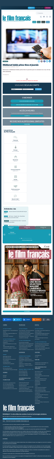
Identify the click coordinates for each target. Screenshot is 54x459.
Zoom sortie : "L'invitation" (8, 336)
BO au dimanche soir (7, 357)
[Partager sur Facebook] (44, 61)
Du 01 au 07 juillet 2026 (23, 375)
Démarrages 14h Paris (7, 356)
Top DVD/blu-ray (38, 355)
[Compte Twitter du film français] (47, 16)
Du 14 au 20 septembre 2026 (8, 385)
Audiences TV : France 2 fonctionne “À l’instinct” (26, 361)
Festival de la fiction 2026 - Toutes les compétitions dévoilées (15, 221)
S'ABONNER (48, 7)
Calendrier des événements (24, 388)
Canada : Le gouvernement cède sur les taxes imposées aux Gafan (42, 349)
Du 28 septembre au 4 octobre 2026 (10, 388)
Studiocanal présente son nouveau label (15, 225)
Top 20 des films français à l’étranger (10, 369)
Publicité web (37, 383)
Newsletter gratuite (23, 385)
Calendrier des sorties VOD (40, 364)
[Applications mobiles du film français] (50, 16)
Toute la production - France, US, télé (26, 386)
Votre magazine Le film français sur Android (41, 398)
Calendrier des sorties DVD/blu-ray (41, 362)
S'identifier (31, 7)
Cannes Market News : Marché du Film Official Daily (42, 402)
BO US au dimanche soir (7, 368)
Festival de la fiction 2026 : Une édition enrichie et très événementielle (26, 334)
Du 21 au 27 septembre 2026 (8, 387)
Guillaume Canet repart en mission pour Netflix (41, 338)
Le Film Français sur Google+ (40, 390)
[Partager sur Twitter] (47, 61)
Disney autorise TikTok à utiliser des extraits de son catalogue (42, 346)
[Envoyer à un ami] (39, 61)
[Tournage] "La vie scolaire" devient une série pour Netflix (42, 331)
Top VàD (36, 356)
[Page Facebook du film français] (44, 16)
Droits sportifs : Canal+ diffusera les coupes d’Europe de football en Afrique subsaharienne (26, 347)
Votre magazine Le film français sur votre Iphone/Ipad (41, 395)
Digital (43, 22)
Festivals (5, 375)
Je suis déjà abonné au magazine (27, 101)
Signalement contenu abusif (40, 380)
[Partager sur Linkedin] (50, 61)
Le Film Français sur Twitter (40, 388)
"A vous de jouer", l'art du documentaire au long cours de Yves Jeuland (26, 331)
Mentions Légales (38, 374)
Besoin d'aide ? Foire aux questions (25, 391)
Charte (36, 385)
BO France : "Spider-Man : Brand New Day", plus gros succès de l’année (14, 217)
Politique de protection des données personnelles (42, 376)
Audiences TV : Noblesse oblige (25, 363)
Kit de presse (37, 381)
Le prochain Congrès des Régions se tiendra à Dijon (10, 334)
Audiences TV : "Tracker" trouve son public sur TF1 (25, 366)
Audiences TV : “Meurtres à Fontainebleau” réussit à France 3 (25, 358)
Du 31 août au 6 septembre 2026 (9, 382)
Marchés (4, 376)
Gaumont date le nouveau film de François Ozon (15, 212)
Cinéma (34, 22)
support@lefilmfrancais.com (18, 435)
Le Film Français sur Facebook (40, 387)
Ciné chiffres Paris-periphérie (8, 363)
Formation (48, 22)
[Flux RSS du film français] (41, 16)
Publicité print (37, 384)
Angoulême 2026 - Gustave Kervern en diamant (10, 331)
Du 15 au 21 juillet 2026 (23, 372)
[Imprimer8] (41, 61)
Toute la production (27, 240)
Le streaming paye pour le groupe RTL (42, 343)
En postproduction (12, 233)
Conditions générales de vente (41, 378)
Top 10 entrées (6, 360)
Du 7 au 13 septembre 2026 (8, 384)
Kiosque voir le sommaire (24, 384)
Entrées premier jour (7, 362)
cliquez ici (27, 115)
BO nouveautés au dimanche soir (9, 359)
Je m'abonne (27, 311)
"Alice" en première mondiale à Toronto (26, 349)
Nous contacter (38, 372)
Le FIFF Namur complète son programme (8, 341)
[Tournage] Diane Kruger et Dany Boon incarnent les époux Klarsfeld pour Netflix (42, 335)
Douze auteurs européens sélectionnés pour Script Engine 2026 (26, 343)
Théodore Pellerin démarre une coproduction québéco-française (9, 347)
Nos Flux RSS (37, 400)
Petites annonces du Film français (25, 389)
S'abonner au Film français (24, 382)
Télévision (39, 22)
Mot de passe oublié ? (40, 7)
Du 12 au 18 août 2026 (23, 371)
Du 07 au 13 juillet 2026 (23, 374)
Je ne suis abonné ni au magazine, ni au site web (27, 104)
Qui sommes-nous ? (39, 371)
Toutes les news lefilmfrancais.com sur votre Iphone (42, 392)
